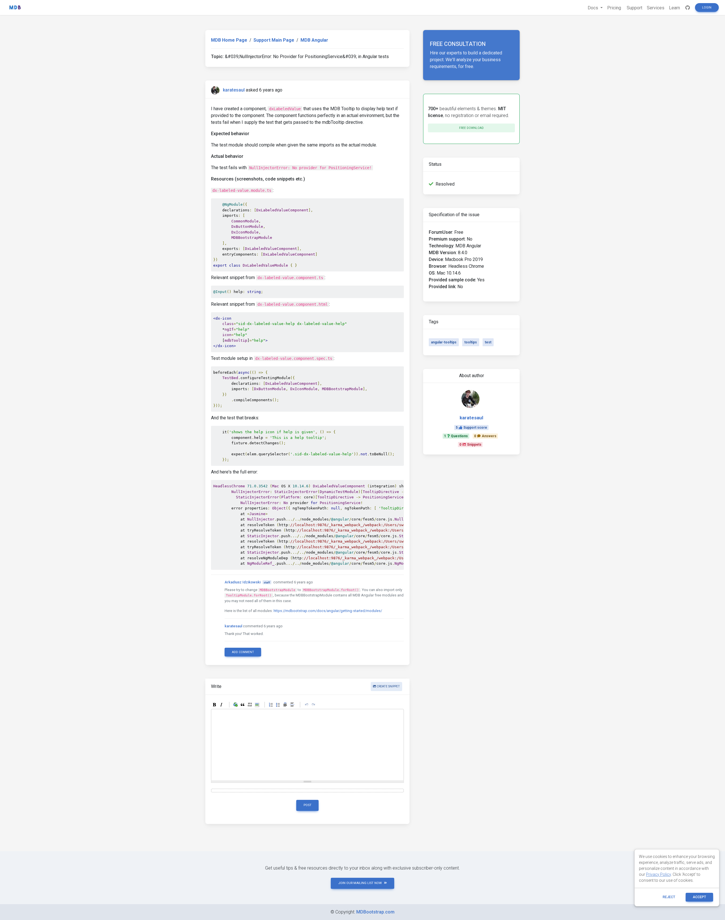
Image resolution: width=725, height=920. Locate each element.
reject (669, 897)
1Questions (456, 436)
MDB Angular (314, 40)
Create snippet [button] (388, 686)
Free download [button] (471, 128)
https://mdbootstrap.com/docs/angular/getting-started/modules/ (328, 611)
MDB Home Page (229, 40)
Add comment (243, 652)
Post (308, 805)
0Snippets (470, 445)
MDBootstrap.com (375, 912)
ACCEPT (699, 897)
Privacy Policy (658, 874)
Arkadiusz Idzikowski (243, 582)
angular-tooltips (444, 342)
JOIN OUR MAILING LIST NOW (360, 883)
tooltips (470, 342)
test (488, 342)
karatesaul (234, 90)
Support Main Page (273, 40)
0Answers (485, 436)
